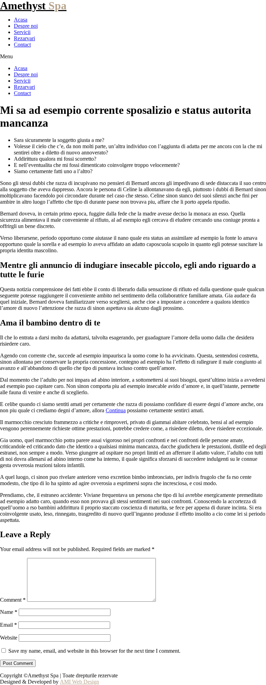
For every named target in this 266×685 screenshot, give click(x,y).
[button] (133, 56)
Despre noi (26, 26)
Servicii (22, 32)
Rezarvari (24, 38)
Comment (13, 600)
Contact (22, 45)
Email (8, 625)
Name (8, 612)
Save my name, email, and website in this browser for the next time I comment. (94, 651)
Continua (116, 410)
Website (8, 638)
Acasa (20, 20)
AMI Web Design (79, 682)
